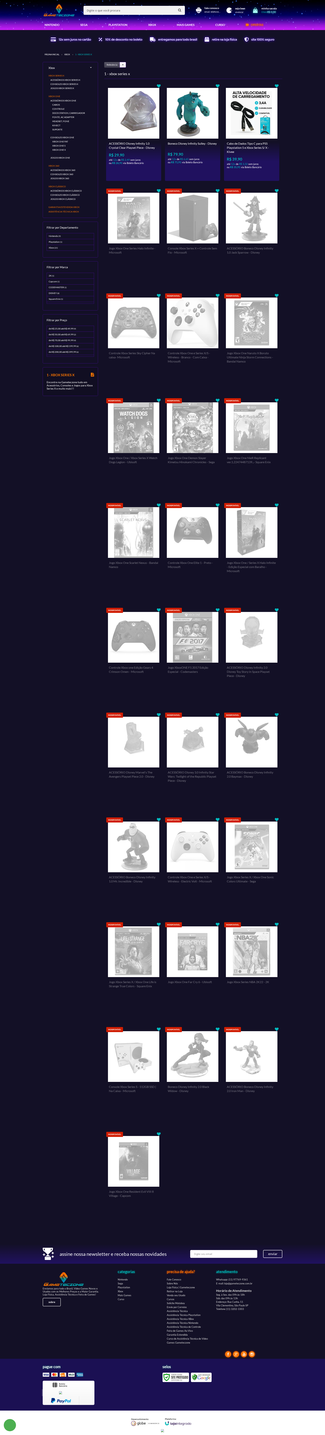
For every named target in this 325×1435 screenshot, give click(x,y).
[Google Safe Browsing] (201, 1377)
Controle (58, 108)
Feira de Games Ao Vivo (180, 1330)
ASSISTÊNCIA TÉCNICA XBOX (64, 211)
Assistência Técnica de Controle (184, 1326)
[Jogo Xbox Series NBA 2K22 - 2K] (251, 970)
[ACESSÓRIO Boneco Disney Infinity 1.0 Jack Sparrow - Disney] (251, 237)
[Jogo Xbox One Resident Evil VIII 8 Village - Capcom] (133, 1180)
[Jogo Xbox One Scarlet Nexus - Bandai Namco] (133, 551)
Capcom (54, 281)
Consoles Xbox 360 (61, 174)
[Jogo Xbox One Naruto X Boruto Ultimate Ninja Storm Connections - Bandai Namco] (251, 341)
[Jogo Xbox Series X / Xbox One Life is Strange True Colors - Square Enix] (133, 970)
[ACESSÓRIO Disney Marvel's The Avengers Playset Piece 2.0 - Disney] (133, 761)
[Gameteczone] (59, 10)
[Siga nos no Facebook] (228, 1354)
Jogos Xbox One (60, 157)
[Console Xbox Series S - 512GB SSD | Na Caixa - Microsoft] (133, 1075)
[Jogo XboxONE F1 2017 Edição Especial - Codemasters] (192, 656)
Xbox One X (59, 149)
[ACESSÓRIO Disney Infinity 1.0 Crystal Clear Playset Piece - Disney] (133, 132)
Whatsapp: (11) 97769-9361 (232, 1279)
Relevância (112, 64)
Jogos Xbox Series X (62, 88)
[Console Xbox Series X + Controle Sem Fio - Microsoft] (192, 237)
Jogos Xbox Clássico (63, 199)
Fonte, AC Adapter (63, 117)
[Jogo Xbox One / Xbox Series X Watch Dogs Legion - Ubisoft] (133, 446)
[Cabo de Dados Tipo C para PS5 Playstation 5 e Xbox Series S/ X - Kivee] (251, 132)
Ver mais (141, 175)
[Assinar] (272, 1254)
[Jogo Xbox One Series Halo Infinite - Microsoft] (133, 237)
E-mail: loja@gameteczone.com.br (234, 1283)
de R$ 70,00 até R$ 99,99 (62, 340)
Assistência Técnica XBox (180, 1318)
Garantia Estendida (177, 1334)
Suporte (57, 129)
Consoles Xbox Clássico (65, 194)
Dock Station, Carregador (68, 113)
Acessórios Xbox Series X (65, 80)
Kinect (56, 125)
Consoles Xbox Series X (64, 84)
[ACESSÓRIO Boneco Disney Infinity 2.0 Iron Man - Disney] (251, 1075)
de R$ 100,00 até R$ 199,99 (64, 346)
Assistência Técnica (177, 1311)
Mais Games (124, 1295)
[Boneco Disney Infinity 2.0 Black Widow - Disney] (192, 1075)
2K (51, 275)
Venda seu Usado (176, 1295)
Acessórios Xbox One (63, 100)
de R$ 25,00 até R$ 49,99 (62, 328)
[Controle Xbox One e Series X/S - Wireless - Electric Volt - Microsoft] (192, 866)
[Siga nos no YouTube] (244, 1354)
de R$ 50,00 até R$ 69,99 (62, 334)
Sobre (52, 1302)
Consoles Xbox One (62, 137)
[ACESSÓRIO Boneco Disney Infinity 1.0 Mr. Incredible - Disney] (133, 866)
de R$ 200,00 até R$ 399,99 (64, 351)
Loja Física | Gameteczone (181, 1287)
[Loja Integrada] (178, 1421)
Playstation (55, 241)
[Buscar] (179, 10)
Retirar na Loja (175, 1291)
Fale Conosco (174, 1279)
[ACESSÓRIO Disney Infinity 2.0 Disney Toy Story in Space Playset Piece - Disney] (251, 656)
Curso (121, 1299)
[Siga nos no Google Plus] (236, 1354)
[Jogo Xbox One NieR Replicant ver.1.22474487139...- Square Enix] (251, 446)
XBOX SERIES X (56, 75)
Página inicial (52, 54)
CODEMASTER (58, 287)
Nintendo (55, 236)
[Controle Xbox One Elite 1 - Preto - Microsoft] (192, 551)
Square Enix (56, 299)
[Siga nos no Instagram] (252, 1354)
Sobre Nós (172, 1283)
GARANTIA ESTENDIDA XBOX (64, 207)
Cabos (56, 104)
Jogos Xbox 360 (59, 178)
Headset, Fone (60, 121)
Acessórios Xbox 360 (62, 170)
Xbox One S (58, 145)
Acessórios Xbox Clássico (66, 190)
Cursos (170, 1299)
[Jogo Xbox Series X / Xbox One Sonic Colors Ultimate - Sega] (251, 866)
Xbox (67, 54)
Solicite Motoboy (176, 1303)
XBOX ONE (54, 96)
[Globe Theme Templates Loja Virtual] (145, 1422)
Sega (120, 1283)
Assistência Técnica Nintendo (182, 1322)
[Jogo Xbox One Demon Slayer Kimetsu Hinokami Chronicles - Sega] (192, 446)
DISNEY (54, 293)
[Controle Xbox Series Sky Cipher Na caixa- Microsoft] (133, 341)
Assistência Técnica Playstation (183, 1314)
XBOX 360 (54, 165)
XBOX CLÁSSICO (57, 186)
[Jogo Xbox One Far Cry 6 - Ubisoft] (192, 970)
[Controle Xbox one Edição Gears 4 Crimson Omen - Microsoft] (133, 656)
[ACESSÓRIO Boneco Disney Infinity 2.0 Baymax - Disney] (251, 761)
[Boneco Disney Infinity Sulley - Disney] (192, 132)
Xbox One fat (60, 141)
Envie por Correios (177, 1307)
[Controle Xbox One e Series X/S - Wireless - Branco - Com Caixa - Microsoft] (192, 341)
